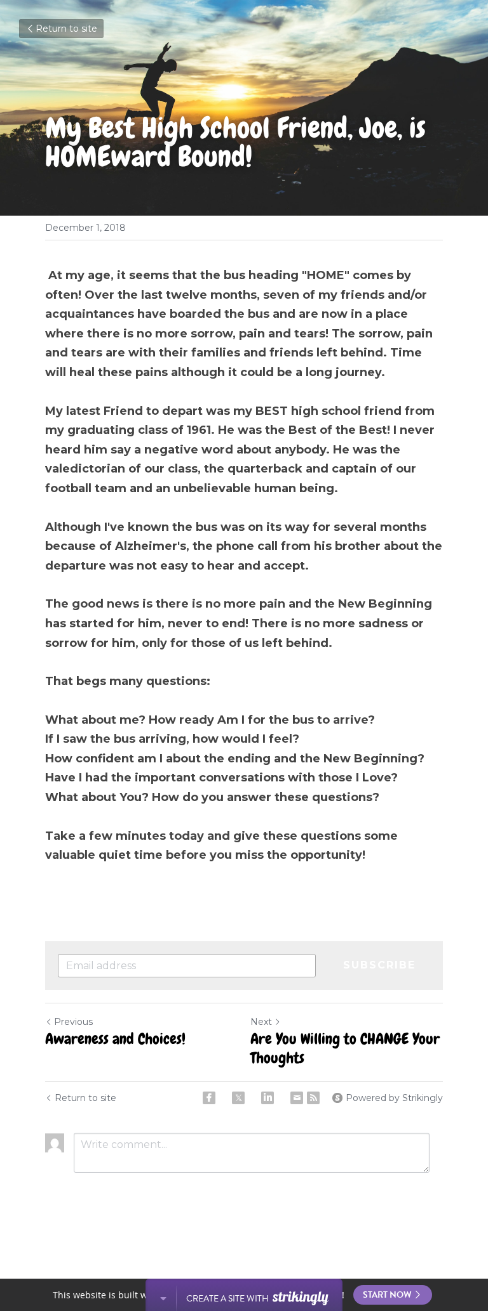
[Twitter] (238, 1098)
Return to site (66, 28)
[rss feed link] (313, 1098)
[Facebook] (209, 1098)
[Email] (296, 1098)
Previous (73, 1021)
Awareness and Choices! (115, 1038)
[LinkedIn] (267, 1098)
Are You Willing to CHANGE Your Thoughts (345, 1048)
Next (261, 1021)
